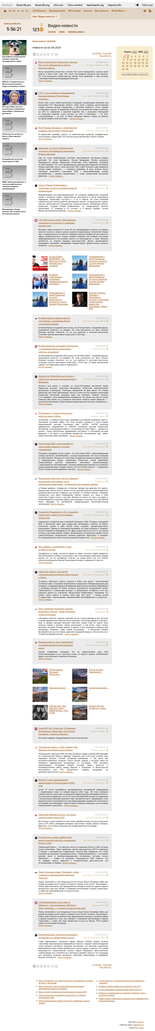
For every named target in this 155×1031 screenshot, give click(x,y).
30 (127, 69)
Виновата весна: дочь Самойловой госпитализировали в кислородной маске (55, 645)
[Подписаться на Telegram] (137, 5)
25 (135, 66)
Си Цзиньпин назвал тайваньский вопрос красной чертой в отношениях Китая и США (57, 840)
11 (135, 59)
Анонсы (88, 11)
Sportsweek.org (95, 4)
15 (123, 62)
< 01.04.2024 (96, 53)
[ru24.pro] (38, 27)
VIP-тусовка (74, 11)
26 (139, 66)
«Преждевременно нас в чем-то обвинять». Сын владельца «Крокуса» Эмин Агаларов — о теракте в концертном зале (62, 905)
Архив (62, 32)
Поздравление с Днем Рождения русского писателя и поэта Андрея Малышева (98, 261)
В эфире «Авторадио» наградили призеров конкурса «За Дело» (58, 279)
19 (139, 62)
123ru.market (74, 4)
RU (14, 11)
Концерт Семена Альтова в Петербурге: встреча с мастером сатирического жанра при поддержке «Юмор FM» (99, 301)
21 (147, 62)
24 (131, 66)
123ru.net (147, 4)
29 (123, 69)
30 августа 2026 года (12, 23)
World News (118, 11)
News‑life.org (42, 4)
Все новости (102, 11)
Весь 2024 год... (106, 56)
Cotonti (140, 1028)
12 (139, 59)
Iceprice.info (114, 4)
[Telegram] (144, 11)
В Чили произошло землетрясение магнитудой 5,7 (120, 990)
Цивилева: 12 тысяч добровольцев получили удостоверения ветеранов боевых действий (56, 151)
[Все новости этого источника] (107, 65)
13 (143, 59)
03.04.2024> (107, 53)
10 (131, 59)
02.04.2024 (51, 41)
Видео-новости (39, 41)
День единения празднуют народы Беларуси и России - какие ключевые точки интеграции (56, 611)
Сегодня (52, 32)
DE (22, 11)
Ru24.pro (7, 4)
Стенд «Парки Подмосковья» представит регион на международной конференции (57, 188)
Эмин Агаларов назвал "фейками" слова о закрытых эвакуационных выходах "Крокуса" (58, 875)
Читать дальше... (45, 81)
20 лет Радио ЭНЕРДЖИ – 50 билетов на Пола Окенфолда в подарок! (57, 261)
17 (131, 62)
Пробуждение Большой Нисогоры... (56, 671)
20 (143, 62)
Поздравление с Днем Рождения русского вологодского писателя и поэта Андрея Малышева (58, 298)
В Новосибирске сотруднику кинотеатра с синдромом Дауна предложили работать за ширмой (58, 349)
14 (147, 59)
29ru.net (58, 4)
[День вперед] (141, 74)
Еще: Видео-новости (44, 16)
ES (27, 11)
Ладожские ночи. (57, 688)
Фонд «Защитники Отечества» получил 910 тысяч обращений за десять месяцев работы (57, 65)
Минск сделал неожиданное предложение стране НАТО (63, 992)
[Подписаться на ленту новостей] (150, 11)
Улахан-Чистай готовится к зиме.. (98, 707)
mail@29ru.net (138, 1025)
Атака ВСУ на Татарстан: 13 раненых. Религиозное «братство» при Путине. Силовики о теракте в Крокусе (57, 731)
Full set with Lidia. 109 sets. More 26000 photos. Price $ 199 (58, 709)
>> (56, 54)
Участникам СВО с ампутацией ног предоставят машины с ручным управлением (55, 446)
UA (18, 11)
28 (147, 66)
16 (127, 62)
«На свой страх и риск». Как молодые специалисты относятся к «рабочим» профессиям (57, 223)
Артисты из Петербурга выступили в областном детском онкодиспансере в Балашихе (57, 379)
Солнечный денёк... (98, 688)
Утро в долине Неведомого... (96, 670)
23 (127, 66)
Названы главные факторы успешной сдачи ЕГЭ (120, 986)
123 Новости (39, 11)
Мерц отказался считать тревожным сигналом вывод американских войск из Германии (61, 987)
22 (123, 66)
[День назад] (128, 74)
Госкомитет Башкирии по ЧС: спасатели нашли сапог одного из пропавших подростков (58, 515)
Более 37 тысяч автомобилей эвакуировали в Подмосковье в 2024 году (56, 783)
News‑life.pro (23, 4)
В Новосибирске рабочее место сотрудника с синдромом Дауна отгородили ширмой (54, 321)
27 (143, 66)
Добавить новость (76, 32)
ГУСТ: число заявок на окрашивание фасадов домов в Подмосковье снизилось (56, 96)
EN (10, 11)
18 (135, 62)
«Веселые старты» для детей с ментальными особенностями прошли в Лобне (58, 574)
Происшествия (57, 11)
